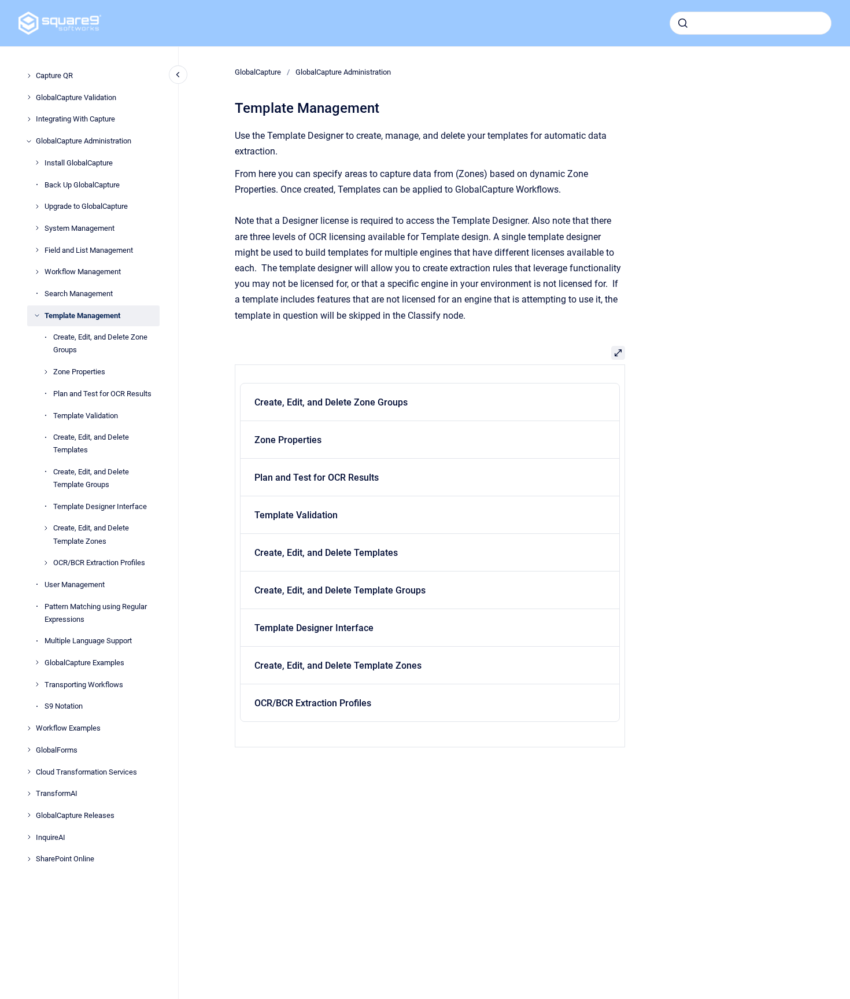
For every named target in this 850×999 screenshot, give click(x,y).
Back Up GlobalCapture (82, 184)
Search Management (79, 293)
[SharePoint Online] (29, 859)
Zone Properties (79, 371)
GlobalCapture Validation (76, 97)
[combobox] (750, 23)
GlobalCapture (258, 72)
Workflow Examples (68, 728)
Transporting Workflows (84, 684)
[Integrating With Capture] (29, 119)
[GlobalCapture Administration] (29, 141)
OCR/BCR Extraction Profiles (99, 562)
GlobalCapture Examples (84, 662)
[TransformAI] (29, 793)
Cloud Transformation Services (86, 771)
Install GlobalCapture (79, 162)
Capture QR (54, 75)
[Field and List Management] (37, 250)
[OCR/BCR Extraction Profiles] (45, 562)
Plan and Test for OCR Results (102, 393)
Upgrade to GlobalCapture (86, 206)
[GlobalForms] (29, 749)
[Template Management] (37, 315)
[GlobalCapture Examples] (37, 662)
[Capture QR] (29, 75)
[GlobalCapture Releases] (29, 815)
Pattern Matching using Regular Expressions (96, 612)
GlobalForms (56, 750)
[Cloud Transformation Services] (29, 771)
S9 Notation (64, 706)
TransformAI (56, 793)
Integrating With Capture (75, 119)
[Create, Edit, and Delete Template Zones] (45, 528)
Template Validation (85, 415)
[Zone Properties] (45, 372)
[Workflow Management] (37, 272)
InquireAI (50, 836)
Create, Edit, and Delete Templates (91, 443)
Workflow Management (83, 271)
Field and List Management (89, 249)
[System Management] (37, 228)
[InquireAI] (29, 837)
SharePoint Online (65, 858)
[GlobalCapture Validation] (29, 97)
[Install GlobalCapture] (37, 162)
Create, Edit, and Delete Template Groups (91, 478)
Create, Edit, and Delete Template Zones (91, 534)
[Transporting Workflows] (37, 684)
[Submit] (683, 23)
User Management (75, 584)
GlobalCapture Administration (83, 141)
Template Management (82, 315)
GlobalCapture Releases (75, 815)
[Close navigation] (178, 74)
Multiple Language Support (88, 640)
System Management (79, 228)
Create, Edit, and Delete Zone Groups (100, 343)
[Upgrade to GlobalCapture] (37, 206)
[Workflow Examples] (29, 728)
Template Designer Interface (100, 506)
